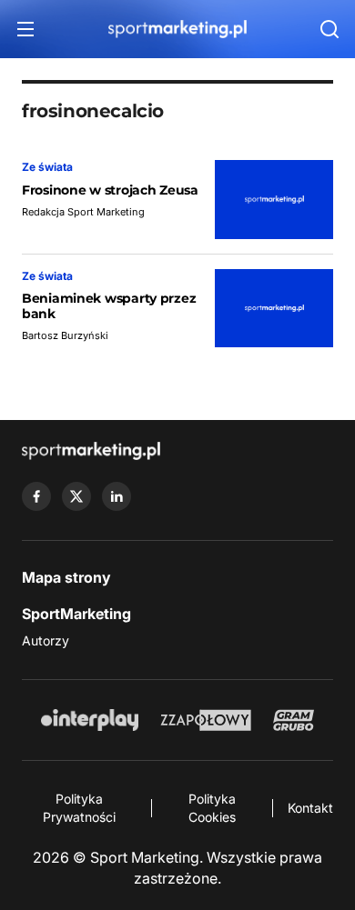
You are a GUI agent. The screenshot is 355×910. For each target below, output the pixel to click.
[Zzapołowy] (206, 720)
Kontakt (310, 807)
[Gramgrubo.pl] (293, 720)
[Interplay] (89, 720)
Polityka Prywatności (79, 808)
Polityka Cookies (212, 808)
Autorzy (45, 640)
